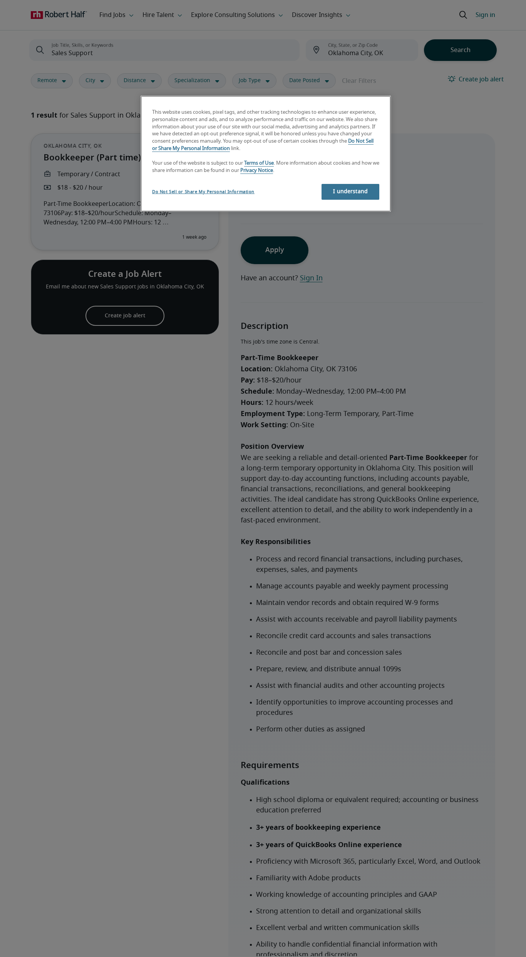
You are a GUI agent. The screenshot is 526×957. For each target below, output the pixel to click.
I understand (350, 191)
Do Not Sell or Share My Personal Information (203, 192)
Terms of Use (259, 163)
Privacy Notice (256, 170)
